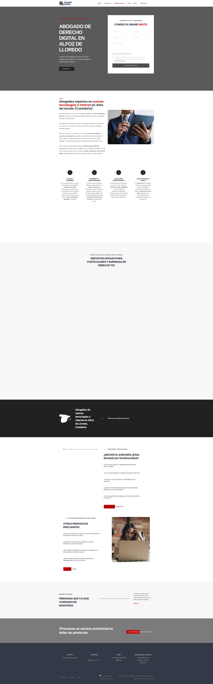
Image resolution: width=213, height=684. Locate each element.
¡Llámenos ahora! (71, 569)
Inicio (99, 3)
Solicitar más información (114, 506)
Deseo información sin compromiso (140, 632)
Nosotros (107, 3)
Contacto (143, 3)
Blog (135, 3)
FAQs (129, 3)
